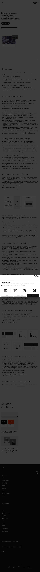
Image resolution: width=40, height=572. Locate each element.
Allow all (32, 295)
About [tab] (33, 278)
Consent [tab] (6, 278)
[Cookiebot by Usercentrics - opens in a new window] (34, 276)
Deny (7, 295)
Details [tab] (20, 278)
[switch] (15, 291)
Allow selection (20, 295)
